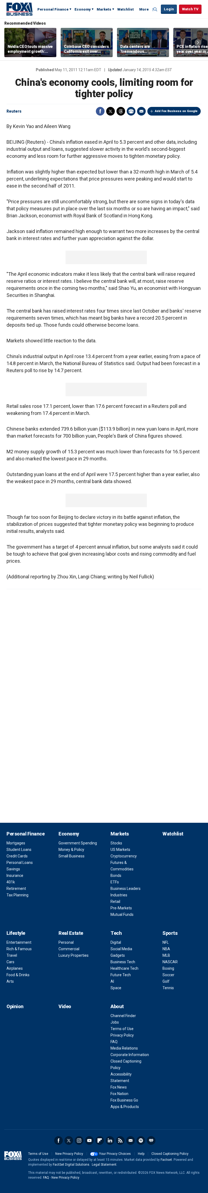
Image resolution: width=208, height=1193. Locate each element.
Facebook (100, 111)
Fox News (118, 1087)
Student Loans (18, 849)
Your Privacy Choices (115, 1154)
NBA (166, 949)
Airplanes (14, 968)
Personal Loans (19, 862)
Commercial (68, 949)
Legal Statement (104, 1164)
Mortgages (15, 843)
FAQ (114, 1042)
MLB (166, 955)
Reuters (13, 111)
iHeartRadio (151, 1140)
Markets (104, 9)
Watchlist (125, 9)
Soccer (168, 975)
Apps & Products (124, 1106)
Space (115, 988)
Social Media (121, 949)
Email (141, 111)
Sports (169, 933)
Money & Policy (71, 849)
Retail (115, 901)
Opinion (15, 1006)
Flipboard (99, 1140)
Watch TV (190, 9)
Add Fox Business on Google (176, 111)
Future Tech (120, 975)
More (144, 9)
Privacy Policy (122, 1035)
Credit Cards (17, 856)
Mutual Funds (122, 914)
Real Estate (70, 933)
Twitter (110, 111)
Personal (66, 942)
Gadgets (117, 955)
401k (10, 882)
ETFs (114, 882)
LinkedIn (110, 1140)
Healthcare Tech (124, 968)
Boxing (168, 968)
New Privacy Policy (69, 1154)
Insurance (14, 875)
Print (131, 111)
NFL (165, 942)
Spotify (140, 1140)
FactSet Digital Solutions (71, 1164)
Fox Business (19, 9)
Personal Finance (53, 9)
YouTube (89, 1140)
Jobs (114, 1022)
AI (112, 981)
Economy (82, 9)
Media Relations (124, 1048)
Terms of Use (122, 1029)
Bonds (115, 875)
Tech (116, 933)
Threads (120, 111)
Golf (166, 981)
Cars (10, 962)
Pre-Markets (121, 908)
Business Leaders (125, 888)
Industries (118, 895)
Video (64, 1006)
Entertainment (18, 942)
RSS (120, 1140)
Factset (166, 1160)
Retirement (16, 888)
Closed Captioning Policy (169, 1154)
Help (141, 1154)
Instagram (79, 1140)
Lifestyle (15, 933)
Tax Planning (17, 895)
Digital (115, 942)
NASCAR (170, 962)
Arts (10, 981)
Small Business (71, 856)
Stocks (116, 843)
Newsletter (130, 1140)
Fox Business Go (124, 1100)
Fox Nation (119, 1094)
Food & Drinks (18, 975)
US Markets (120, 849)
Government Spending (77, 843)
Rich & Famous (19, 949)
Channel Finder (123, 1016)
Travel (11, 955)
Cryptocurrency (123, 856)
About (117, 1006)
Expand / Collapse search (155, 9)
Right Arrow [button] (198, 42)
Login (169, 9)
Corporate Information (129, 1055)
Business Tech (122, 962)
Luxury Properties (73, 955)
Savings (13, 869)
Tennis (168, 988)
